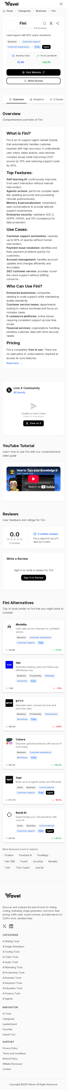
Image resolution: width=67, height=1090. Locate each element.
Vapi (18, 777)
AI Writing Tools (11, 941)
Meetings (49, 676)
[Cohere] (9, 741)
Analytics (39, 99)
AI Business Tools (12, 977)
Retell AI (21, 812)
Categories (24, 10)
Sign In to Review (33, 577)
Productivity (35, 676)
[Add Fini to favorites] (45, 23)
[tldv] (9, 665)
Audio (20, 787)
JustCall (39, 867)
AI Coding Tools (11, 951)
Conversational (46, 787)
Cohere (20, 739)
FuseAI (23, 861)
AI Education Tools (12, 988)
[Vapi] (9, 780)
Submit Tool (9, 1034)
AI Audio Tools (10, 962)
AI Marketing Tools (13, 967)
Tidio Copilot (23, 867)
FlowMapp (42, 855)
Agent (50, 792)
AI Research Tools (12, 983)
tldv (18, 662)
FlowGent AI (25, 855)
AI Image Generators (13, 946)
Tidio (7, 867)
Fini (54, 10)
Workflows (22, 719)
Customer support (31, 41)
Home (10, 10)
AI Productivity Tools (14, 972)
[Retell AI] (9, 815)
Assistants (22, 681)
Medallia (21, 624)
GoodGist (38, 861)
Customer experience (18, 47)
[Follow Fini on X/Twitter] (51, 23)
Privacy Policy (10, 1048)
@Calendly (19, 392)
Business (41, 10)
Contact (7, 1069)
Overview (18, 99)
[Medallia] (9, 626)
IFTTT (20, 701)
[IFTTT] (9, 703)
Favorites (8, 1029)
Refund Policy (10, 1058)
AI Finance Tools (11, 993)
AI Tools (7, 1013)
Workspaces (51, 714)
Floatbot (9, 855)
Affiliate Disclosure (12, 1063)
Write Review (35, 80)
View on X (35, 423)
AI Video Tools (10, 957)
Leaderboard (10, 1024)
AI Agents (8, 998)
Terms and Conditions (14, 1053)
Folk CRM (10, 861)
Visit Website (33, 72)
